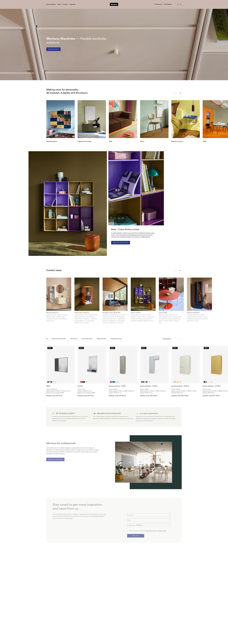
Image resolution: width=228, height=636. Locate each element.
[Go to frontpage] (114, 4)
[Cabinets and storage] (92, 119)
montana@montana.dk (98, 516)
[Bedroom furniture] (185, 119)
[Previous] (175, 93)
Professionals (158, 4)
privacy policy (69, 518)
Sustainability (168, 4)
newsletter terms (151, 531)
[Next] (180, 93)
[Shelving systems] (60, 119)
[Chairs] (154, 119)
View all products (167, 338)
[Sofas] (123, 119)
